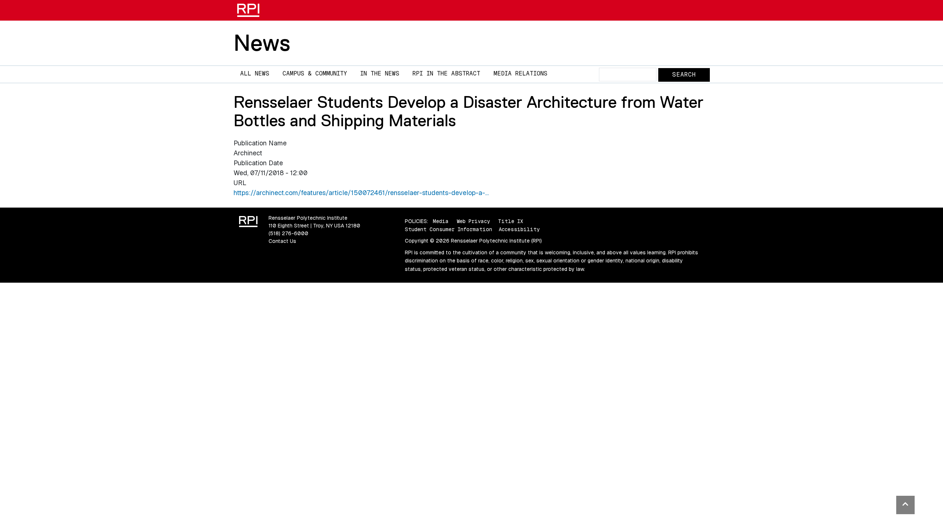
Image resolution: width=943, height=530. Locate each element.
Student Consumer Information (448, 229)
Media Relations (520, 73)
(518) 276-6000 (288, 233)
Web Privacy (473, 221)
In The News (379, 73)
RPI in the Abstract (446, 73)
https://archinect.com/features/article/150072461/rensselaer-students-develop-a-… (361, 192)
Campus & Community (315, 73)
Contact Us (282, 241)
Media (441, 221)
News (262, 43)
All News (254, 73)
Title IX (510, 221)
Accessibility (519, 229)
